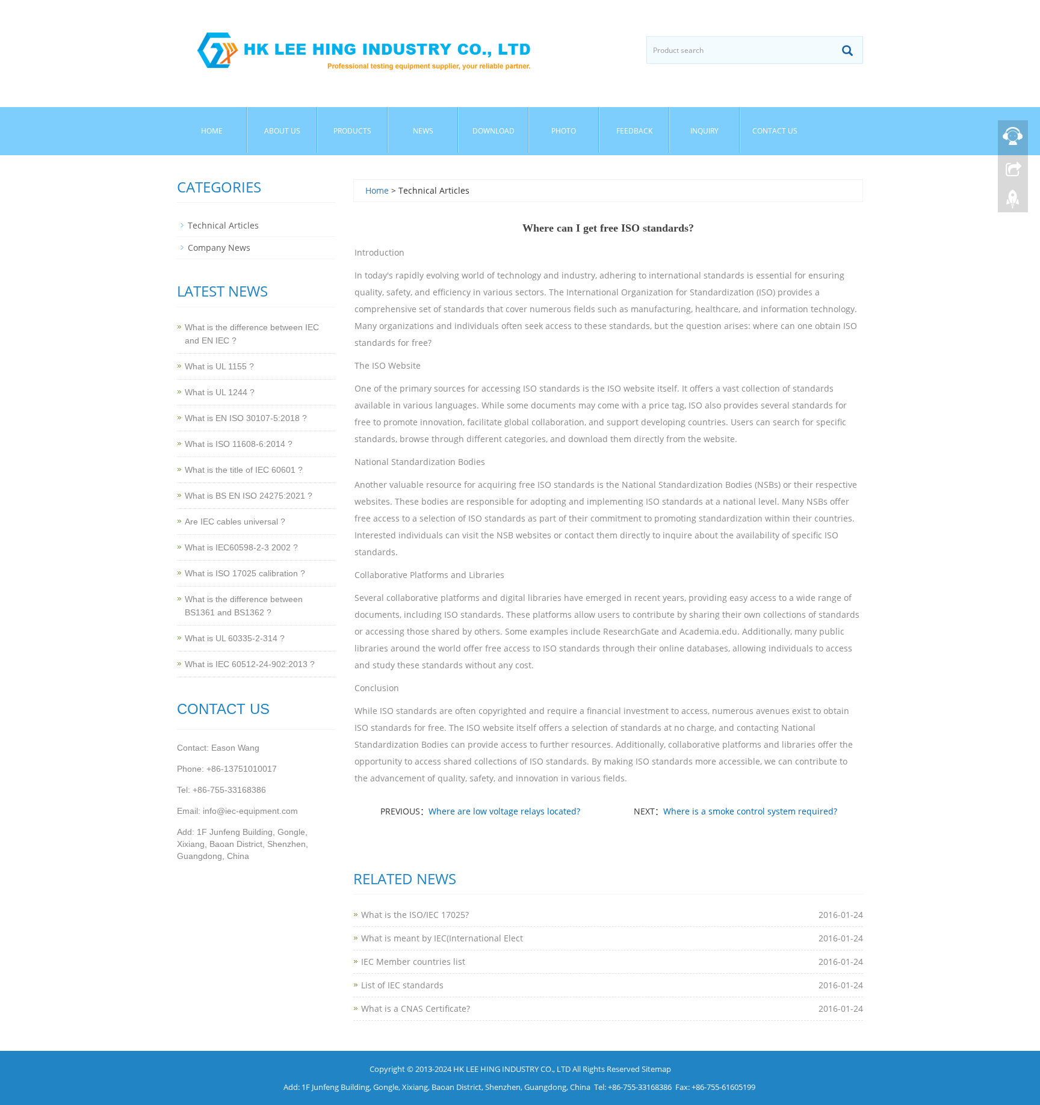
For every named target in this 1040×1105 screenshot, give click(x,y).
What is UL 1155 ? (219, 366)
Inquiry (704, 131)
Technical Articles (223, 225)
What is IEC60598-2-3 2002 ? (241, 547)
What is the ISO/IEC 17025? (415, 914)
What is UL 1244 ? (220, 392)
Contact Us (774, 131)
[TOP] (1013, 199)
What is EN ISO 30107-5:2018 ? (246, 418)
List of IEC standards (402, 985)
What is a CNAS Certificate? (415, 1008)
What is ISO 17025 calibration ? (245, 573)
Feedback (634, 131)
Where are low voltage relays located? (504, 811)
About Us (282, 131)
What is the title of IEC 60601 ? (244, 470)
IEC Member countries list (413, 961)
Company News (219, 247)
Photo (563, 131)
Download (493, 131)
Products (352, 131)
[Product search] (847, 50)
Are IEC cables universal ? (235, 521)
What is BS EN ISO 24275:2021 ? (248, 495)
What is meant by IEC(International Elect (442, 938)
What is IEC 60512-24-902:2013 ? (250, 664)
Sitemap (656, 1068)
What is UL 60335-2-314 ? (235, 638)
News (423, 131)
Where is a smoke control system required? (750, 811)
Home (212, 131)
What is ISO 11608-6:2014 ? (238, 444)
